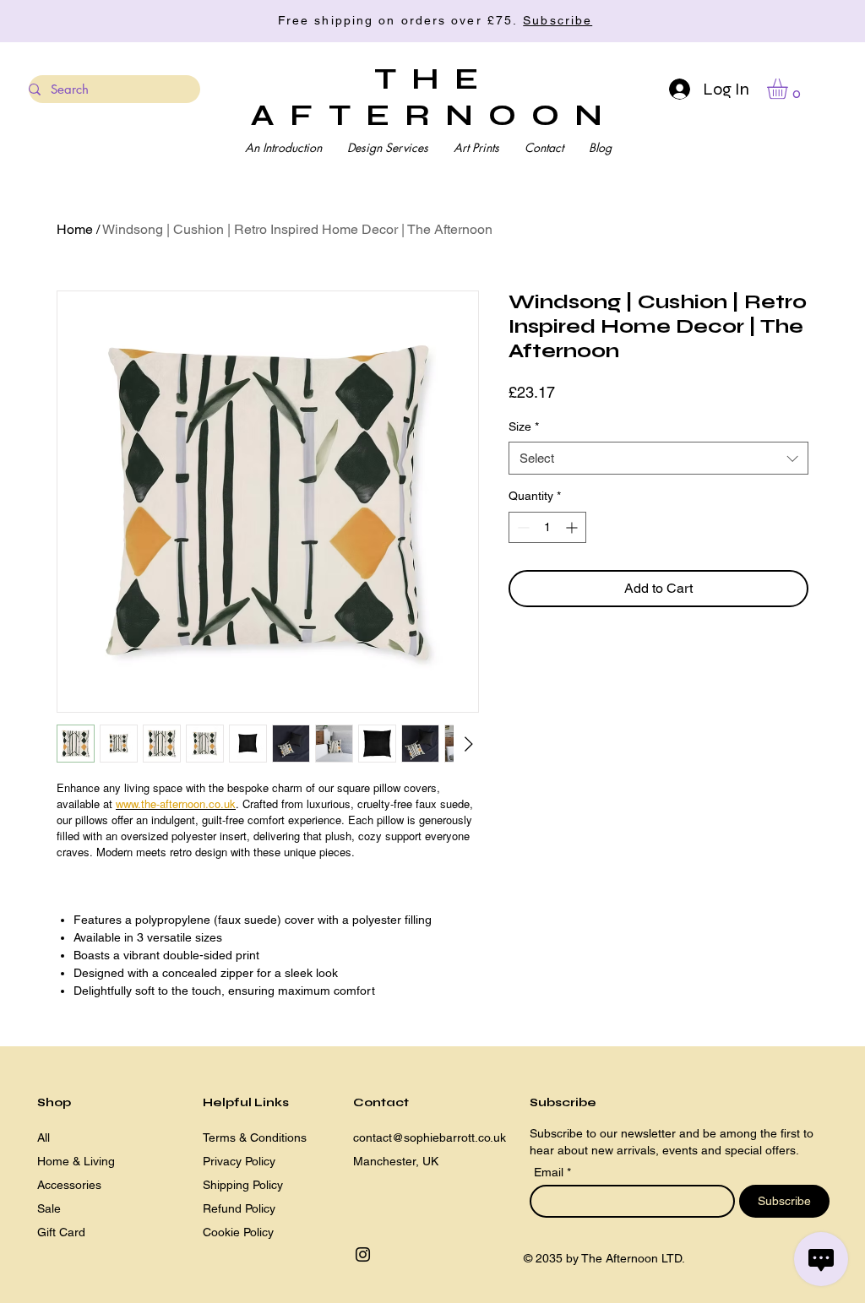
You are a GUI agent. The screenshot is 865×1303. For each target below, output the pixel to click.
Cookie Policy (238, 1232)
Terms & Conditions (255, 1137)
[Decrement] (521, 527)
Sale (49, 1208)
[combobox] (658, 458)
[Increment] (573, 527)
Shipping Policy (243, 1185)
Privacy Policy (239, 1161)
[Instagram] (363, 1254)
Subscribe (557, 20)
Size (524, 426)
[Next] (776, 21)
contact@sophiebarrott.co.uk (429, 1137)
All (43, 1137)
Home (75, 229)
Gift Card (61, 1232)
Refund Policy (239, 1208)
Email (550, 1172)
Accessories (69, 1185)
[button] (789, 89)
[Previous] (88, 21)
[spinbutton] (547, 527)
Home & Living (76, 1161)
